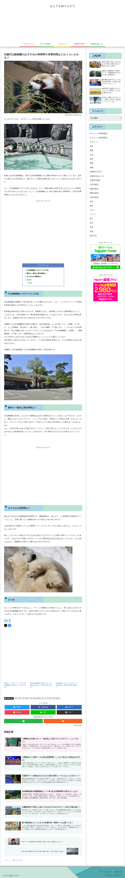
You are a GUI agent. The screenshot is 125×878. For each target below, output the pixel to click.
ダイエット (94, 142)
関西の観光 (94, 193)
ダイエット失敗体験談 (98, 133)
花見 (91, 227)
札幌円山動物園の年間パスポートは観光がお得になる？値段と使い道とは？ (41, 685)
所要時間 (27, 698)
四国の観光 (94, 189)
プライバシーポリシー (105, 872)
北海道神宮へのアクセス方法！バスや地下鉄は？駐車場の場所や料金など (67, 685)
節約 (91, 159)
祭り (91, 219)
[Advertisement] (62, 26)
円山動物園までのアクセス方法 (38, 270)
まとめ (29, 280)
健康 (91, 150)
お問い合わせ (118, 872)
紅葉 (91, 231)
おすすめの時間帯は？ (34, 276)
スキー (92, 210)
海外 (91, 206)
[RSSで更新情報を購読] (63, 721)
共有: (30, 283)
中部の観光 (94, 197)
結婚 (91, 167)
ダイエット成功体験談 (98, 138)
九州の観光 (94, 184)
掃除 (91, 163)
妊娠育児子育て (96, 172)
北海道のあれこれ (97, 176)
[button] (69, 712)
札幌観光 (57, 698)
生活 (91, 155)
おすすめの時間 (48, 698)
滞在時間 (19, 698)
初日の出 (93, 236)
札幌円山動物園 (36, 698)
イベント (93, 214)
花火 (91, 223)
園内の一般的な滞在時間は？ (37, 273)
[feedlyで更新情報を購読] (23, 721)
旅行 (91, 202)
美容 (91, 146)
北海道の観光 (9, 698)
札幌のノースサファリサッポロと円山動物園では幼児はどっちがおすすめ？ (15, 685)
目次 (40, 265)
